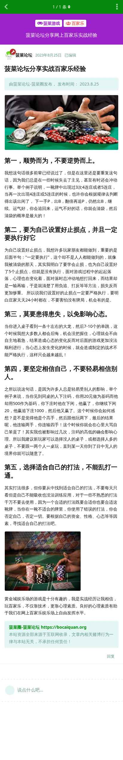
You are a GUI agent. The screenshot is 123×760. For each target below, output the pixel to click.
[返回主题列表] (6, 7)
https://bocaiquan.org (64, 627)
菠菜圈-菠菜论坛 (24, 627)
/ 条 (60, 7)
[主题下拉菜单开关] (117, 7)
